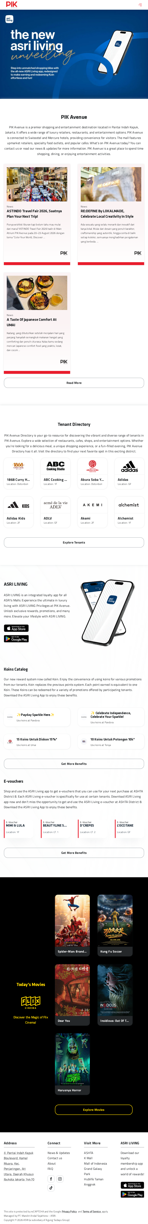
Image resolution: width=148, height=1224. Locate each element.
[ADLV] (55, 512)
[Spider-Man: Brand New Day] (72, 925)
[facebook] (51, 1178)
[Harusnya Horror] (72, 1064)
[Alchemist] (129, 512)
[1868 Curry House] (18, 473)
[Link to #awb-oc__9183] (140, 5)
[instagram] (59, 1178)
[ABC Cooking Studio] (55, 473)
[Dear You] (72, 995)
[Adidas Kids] (18, 512)
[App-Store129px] (16, 626)
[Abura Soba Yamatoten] (92, 473)
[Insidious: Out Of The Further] (115, 995)
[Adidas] (129, 473)
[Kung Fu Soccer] (115, 925)
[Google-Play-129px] (16, 636)
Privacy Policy (69, 1211)
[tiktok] (51, 1187)
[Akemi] (92, 512)
